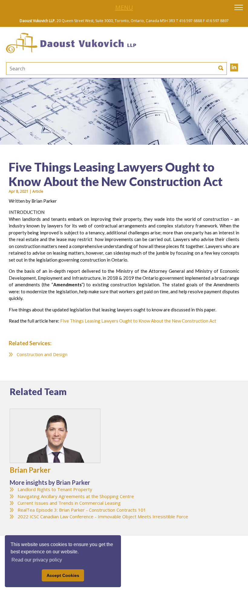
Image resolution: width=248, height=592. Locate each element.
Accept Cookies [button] (63, 575)
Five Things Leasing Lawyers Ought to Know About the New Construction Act (138, 320)
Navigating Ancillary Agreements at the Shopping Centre (76, 496)
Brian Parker (30, 469)
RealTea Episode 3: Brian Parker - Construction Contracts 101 (82, 510)
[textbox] (77, 68)
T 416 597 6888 (189, 20)
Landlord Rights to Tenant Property (55, 489)
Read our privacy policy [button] (36, 559)
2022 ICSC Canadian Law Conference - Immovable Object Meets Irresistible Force (103, 516)
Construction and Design (42, 354)
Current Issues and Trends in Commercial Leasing (69, 503)
